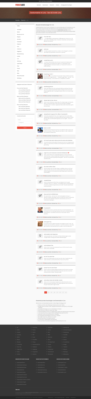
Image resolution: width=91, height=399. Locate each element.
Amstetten (19, 29)
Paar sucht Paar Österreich (24, 106)
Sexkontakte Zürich (62, 362)
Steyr (18, 66)
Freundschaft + (47, 208)
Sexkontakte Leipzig (21, 372)
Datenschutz (50, 397)
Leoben (18, 56)
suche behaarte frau (48, 245)
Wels (18, 70)
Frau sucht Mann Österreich (24, 90)
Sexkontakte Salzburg (42, 369)
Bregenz (18, 36)
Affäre (18, 329)
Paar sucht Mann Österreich (24, 110)
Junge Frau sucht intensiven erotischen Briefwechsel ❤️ (56, 152)
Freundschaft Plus (36, 344)
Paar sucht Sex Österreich (22, 104)
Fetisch (33, 332)
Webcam (65, 349)
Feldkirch (19, 44)
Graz (18, 46)
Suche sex (46, 49)
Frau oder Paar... (47, 36)
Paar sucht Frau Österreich (24, 108)
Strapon (65, 339)
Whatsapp (65, 351)
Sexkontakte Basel (62, 369)
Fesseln (34, 329)
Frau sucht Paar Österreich (24, 93)
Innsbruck (19, 49)
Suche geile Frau (47, 221)
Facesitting (34, 327)
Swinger (65, 344)
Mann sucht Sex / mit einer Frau (51, 44)
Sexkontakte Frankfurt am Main (23, 379)
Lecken (49, 329)
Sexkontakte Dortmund (22, 377)
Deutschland (45, 5)
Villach (18, 68)
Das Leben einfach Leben (49, 166)
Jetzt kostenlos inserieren (45, 1)
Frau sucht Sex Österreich (22, 88)
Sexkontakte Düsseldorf (22, 374)
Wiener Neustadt (20, 75)
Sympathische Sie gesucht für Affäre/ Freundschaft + (56, 114)
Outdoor (49, 346)
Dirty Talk (19, 346)
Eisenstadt (19, 41)
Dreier (18, 351)
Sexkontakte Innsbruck (42, 372)
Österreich (52, 5)
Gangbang (34, 349)
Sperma (65, 337)
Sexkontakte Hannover (21, 384)
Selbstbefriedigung (67, 329)
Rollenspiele (50, 354)
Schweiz (57, 5)
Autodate (19, 334)
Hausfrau (34, 354)
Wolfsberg (19, 78)
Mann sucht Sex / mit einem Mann (52, 95)
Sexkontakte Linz (41, 367)
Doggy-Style (19, 349)
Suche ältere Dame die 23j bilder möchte (53, 280)
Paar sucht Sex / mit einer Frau (51, 203)
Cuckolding (19, 344)
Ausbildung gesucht (48, 86)
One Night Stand (51, 342)
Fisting (33, 342)
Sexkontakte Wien (41, 362)
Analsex (18, 332)
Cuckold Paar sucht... (48, 60)
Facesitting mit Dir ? (48, 74)
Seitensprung (66, 327)
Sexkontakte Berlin (21, 362)
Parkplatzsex (50, 349)
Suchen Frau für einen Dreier (50, 267)
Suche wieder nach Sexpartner (51, 234)
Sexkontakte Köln (20, 369)
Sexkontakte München (21, 367)
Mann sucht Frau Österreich (24, 98)
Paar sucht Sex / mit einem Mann (51, 69)
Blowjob (18, 342)
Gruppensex (35, 351)
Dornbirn (19, 39)
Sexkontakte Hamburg (21, 365)
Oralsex (49, 344)
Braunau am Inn (20, 34)
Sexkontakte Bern (61, 365)
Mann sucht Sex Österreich (22, 96)
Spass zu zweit (47, 128)
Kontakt (67, 397)
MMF (49, 334)
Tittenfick (65, 346)
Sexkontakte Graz (41, 365)
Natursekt (50, 337)
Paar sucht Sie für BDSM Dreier (51, 194)
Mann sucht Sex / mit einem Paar (51, 189)
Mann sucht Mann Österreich (25, 100)
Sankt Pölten (19, 63)
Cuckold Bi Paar (47, 180)
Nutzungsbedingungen (59, 397)
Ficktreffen (34, 339)
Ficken (33, 337)
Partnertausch (51, 351)
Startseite (39, 5)
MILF (49, 332)
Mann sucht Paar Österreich (24, 102)
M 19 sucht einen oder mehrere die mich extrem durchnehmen (58, 140)
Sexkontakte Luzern (62, 372)
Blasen (18, 339)
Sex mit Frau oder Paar (49, 256)
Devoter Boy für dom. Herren (50, 100)
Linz (18, 58)
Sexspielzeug (66, 332)
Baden (18, 32)
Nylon (49, 339)
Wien (18, 73)
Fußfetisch (34, 346)
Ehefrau (18, 354)
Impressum (73, 397)
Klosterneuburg (20, 53)
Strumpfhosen (66, 342)
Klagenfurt (19, 51)
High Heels (50, 327)
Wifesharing (65, 354)
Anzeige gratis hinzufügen (66, 5)
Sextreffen (65, 334)
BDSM (18, 337)
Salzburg (19, 61)
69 (17, 327)
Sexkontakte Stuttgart (21, 382)
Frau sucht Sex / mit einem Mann (51, 162)
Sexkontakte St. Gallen (62, 367)
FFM (33, 334)
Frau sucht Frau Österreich (24, 91)
